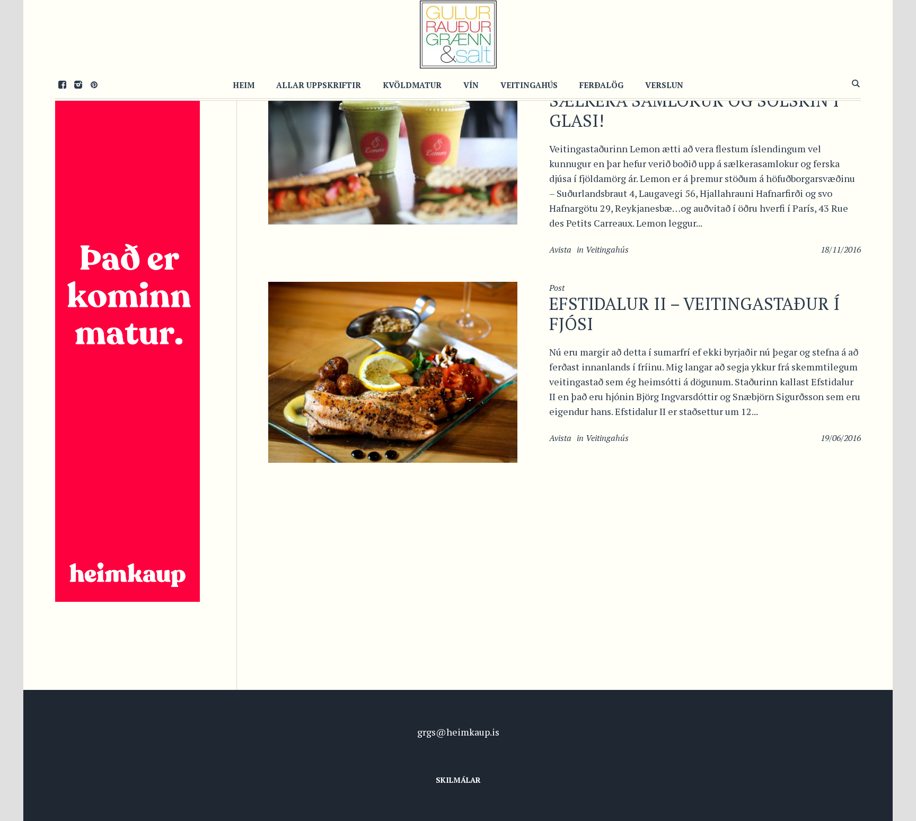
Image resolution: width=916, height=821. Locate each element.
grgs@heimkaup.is (458, 731)
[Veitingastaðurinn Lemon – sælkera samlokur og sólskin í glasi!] (392, 140)
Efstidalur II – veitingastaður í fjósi (694, 313)
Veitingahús (607, 249)
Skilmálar (458, 780)
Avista (560, 249)
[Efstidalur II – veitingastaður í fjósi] (392, 371)
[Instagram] (78, 84)
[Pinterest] (94, 84)
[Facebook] (62, 84)
